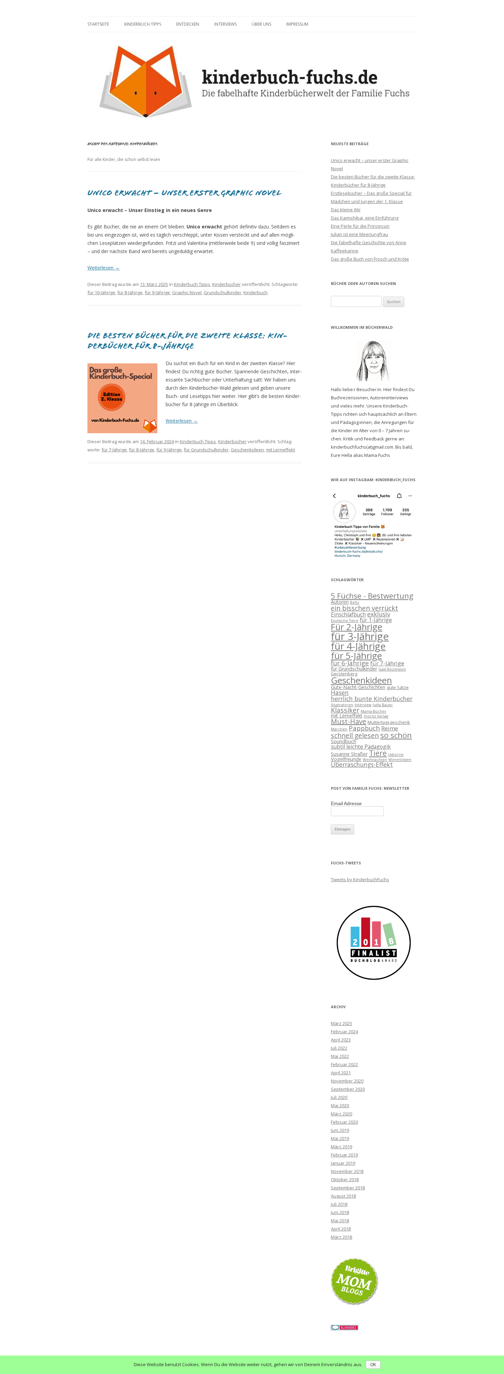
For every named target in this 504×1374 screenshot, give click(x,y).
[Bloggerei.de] (344, 1328)
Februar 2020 (344, 1122)
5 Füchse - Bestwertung (372, 596)
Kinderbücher (226, 284)
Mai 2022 (340, 1056)
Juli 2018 (339, 1204)
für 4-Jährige (358, 645)
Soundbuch (343, 741)
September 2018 (348, 1188)
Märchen (339, 729)
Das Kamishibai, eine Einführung (364, 218)
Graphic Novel (187, 292)
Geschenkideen (247, 450)
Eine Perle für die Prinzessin (360, 226)
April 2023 (341, 1040)
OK (373, 1364)
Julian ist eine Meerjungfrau (359, 234)
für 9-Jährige (157, 292)
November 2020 (347, 1081)
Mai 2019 (340, 1138)
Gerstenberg (344, 674)
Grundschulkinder (222, 292)
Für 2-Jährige (356, 627)
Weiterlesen (103, 267)
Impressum (297, 24)
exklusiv (378, 614)
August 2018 (343, 1196)
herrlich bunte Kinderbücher (371, 699)
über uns (261, 24)
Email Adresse (346, 803)
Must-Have (348, 721)
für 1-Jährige (376, 620)
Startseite (98, 24)
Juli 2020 (339, 1097)
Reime (389, 728)
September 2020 (348, 1089)
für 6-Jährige (350, 663)
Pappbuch (364, 728)
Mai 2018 (340, 1220)
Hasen (340, 692)
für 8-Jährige (130, 292)
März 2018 (341, 1237)
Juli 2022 (339, 1048)
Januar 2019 (343, 1163)
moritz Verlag (376, 716)
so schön (396, 735)
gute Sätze (398, 687)
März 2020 (341, 1114)
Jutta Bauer (383, 704)
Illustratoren (342, 704)
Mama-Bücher (373, 711)
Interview (363, 704)
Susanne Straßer (349, 754)
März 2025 (341, 1023)
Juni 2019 (340, 1130)
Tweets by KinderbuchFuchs (360, 879)
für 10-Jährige (101, 292)
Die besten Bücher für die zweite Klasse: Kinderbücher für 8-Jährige (187, 340)
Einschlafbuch (348, 614)
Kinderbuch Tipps (142, 24)
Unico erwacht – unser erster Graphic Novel (184, 193)
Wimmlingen (399, 759)
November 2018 (347, 1171)
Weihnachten (375, 759)
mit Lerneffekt (280, 450)
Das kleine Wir (346, 210)
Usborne (396, 754)
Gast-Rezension (392, 669)
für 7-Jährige (114, 450)
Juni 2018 (340, 1212)
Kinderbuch (255, 292)
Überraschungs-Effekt (362, 764)
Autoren (340, 602)
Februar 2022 (344, 1064)
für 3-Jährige (360, 636)
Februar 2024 (344, 1031)
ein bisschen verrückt (364, 608)
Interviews (225, 24)
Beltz (354, 602)
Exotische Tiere (344, 620)
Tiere (378, 753)
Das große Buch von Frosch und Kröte (370, 259)
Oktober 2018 (345, 1179)
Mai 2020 (340, 1105)
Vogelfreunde (346, 759)
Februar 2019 (344, 1155)
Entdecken (187, 24)
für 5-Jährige (356, 655)
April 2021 (341, 1073)
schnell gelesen (355, 735)
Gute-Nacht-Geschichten (358, 687)
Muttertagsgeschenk (389, 722)
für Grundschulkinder (206, 450)
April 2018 (341, 1229)
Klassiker (345, 710)
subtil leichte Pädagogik (361, 746)
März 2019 (341, 1147)
